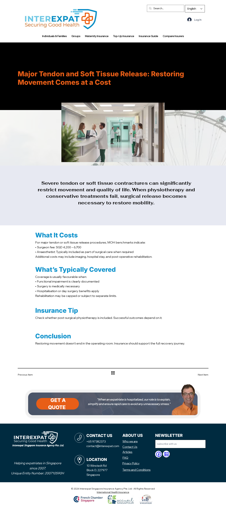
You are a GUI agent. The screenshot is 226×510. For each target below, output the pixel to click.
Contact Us (129, 447)
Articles (127, 452)
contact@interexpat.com (102, 446)
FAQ (125, 457)
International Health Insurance (113, 492)
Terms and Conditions (136, 470)
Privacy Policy (130, 463)
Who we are (130, 441)
